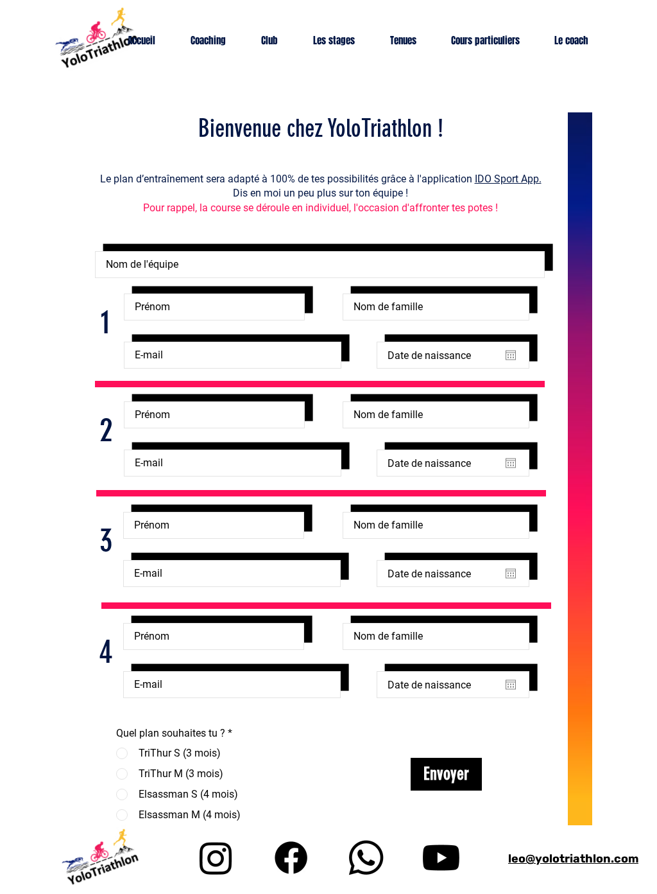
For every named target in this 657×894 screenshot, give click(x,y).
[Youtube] (441, 857)
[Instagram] (215, 857)
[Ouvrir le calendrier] (511, 355)
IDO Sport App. (508, 179)
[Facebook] (290, 857)
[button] (216, 40)
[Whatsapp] (366, 857)
